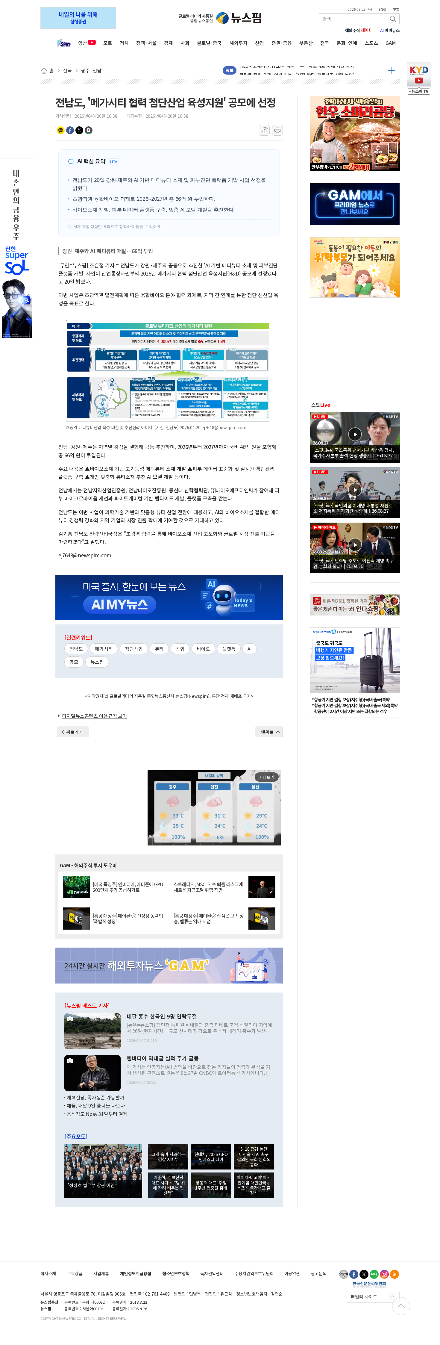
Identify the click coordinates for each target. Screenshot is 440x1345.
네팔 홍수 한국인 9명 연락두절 (162, 1016)
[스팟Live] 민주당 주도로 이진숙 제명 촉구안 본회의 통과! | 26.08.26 (353, 563)
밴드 (88, 130)
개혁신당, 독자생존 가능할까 (95, 1097)
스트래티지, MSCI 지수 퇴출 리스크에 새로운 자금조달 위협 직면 (208, 887)
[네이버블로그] (374, 1274)
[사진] (92, 1030)
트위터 (79, 130)
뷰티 (159, 648)
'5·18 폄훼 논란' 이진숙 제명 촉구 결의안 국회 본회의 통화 (254, 1156)
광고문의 (319, 1273)
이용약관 (292, 1273)
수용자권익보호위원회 (254, 1273)
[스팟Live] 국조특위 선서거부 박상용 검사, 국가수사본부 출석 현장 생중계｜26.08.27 (353, 452)
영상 (82, 42)
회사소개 (48, 1273)
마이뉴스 (390, 30)
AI (250, 648)
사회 (184, 42)
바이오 (203, 648)
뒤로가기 (74, 732)
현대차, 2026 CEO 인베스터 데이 (211, 1156)
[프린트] (277, 130)
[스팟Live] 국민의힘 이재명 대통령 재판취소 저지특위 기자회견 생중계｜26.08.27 (353, 508)
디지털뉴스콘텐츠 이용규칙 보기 (94, 715)
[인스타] (384, 1274)
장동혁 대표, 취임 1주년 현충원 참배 (211, 1185)
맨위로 (267, 732)
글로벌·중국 (209, 42)
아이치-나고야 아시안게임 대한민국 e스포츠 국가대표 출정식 (254, 1185)
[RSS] (394, 1274)
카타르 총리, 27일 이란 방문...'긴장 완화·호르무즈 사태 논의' (296, 70)
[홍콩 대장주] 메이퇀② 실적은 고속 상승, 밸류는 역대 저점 (209, 918)
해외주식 (359, 30)
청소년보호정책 (175, 1273)
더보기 (392, 70)
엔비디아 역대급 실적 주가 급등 (163, 1058)
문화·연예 (347, 42)
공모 (73, 661)
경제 (168, 42)
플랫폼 (229, 648)
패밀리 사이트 (364, 1296)
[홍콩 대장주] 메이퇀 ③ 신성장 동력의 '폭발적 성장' (128, 918)
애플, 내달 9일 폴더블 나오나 (96, 1105)
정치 (124, 42)
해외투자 (239, 42)
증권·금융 (281, 42)
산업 (259, 42)
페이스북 (70, 130)
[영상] (355, 436)
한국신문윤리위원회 (369, 1284)
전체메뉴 (46, 43)
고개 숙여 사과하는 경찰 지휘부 (168, 1156)
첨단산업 (134, 648)
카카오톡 (61, 130)
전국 (324, 42)
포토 (107, 42)
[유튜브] (343, 1274)
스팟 (320, 404)
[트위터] (363, 1274)
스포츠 (371, 42)
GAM (391, 42)
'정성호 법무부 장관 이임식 (93, 1185)
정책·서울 (146, 42)
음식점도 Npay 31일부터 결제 (97, 1114)
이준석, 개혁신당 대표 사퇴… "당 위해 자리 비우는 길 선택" (168, 1185)
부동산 (306, 42)
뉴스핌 (97, 661)
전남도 (76, 648)
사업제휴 (101, 1273)
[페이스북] (353, 1274)
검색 (394, 19)
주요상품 (75, 1273)
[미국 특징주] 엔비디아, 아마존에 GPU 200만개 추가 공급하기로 (128, 887)
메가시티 (104, 648)
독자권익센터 (212, 1273)
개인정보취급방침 (135, 1273)
